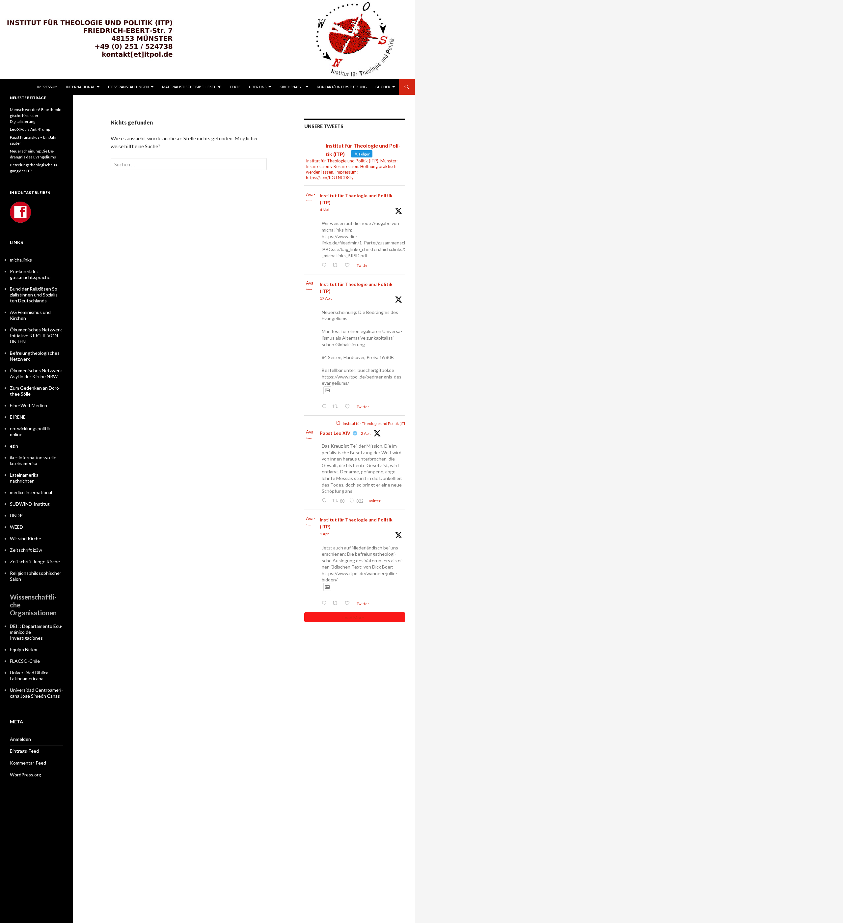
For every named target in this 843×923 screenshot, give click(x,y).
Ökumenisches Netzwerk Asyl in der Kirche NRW (36, 373)
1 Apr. (325, 533)
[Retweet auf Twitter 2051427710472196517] (337, 265)
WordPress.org (25, 774)
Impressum (47, 87)
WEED (16, 527)
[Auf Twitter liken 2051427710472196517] (349, 265)
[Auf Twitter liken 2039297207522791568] (349, 603)
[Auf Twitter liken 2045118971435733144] (349, 406)
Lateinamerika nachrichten (24, 478)
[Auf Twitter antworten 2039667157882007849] (325, 501)
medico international (31, 492)
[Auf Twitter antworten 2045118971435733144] (325, 406)
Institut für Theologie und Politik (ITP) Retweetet (385, 423)
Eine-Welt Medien (28, 405)
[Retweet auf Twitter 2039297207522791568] (337, 603)
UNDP (16, 515)
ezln (14, 446)
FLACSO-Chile (25, 661)
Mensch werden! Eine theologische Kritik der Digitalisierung (36, 115)
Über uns (257, 87)
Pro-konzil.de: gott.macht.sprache (30, 274)
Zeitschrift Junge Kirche (35, 561)
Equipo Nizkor (24, 649)
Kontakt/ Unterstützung (342, 87)
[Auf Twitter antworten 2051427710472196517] (325, 265)
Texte (235, 87)
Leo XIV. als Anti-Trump (30, 129)
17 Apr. (326, 298)
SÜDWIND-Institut (30, 504)
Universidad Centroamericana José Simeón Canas (36, 693)
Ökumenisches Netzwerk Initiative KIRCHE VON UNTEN (36, 335)
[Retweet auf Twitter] (338, 423)
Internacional (80, 87)
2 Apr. (366, 433)
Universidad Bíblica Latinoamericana (29, 675)
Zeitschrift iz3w (26, 550)
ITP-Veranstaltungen (128, 87)
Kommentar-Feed (28, 763)
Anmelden (20, 739)
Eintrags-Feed (24, 751)
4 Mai (324, 209)
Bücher (382, 87)
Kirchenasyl (292, 87)
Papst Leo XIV (335, 433)
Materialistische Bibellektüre (191, 87)
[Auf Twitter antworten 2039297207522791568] (325, 603)
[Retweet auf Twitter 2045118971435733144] (337, 406)
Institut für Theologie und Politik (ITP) (356, 199)
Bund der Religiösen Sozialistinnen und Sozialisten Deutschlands (34, 294)
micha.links (21, 260)
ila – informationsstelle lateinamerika (33, 460)
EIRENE (18, 417)
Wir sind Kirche (25, 538)
